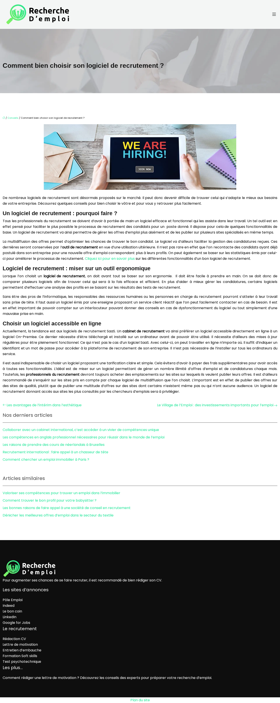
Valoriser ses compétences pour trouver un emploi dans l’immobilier (61, 492)
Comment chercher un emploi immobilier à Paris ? (46, 459)
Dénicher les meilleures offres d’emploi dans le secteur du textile (58, 515)
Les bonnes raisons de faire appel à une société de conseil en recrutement (67, 507)
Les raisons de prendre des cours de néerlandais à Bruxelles (54, 444)
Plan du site (140, 700)
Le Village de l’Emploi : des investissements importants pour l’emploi (215, 405)
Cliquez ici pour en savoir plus (110, 258)
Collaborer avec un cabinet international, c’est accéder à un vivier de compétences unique (81, 429)
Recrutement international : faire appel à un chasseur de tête (55, 452)
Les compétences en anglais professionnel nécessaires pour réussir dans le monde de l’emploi (83, 437)
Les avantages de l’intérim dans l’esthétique (44, 405)
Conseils (12, 118)
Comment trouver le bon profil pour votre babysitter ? (49, 500)
